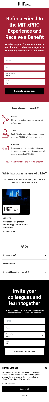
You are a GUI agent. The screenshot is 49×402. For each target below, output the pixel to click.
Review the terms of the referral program (24, 162)
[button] (24, 255)
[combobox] (24, 75)
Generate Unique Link (24, 91)
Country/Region (10, 73)
